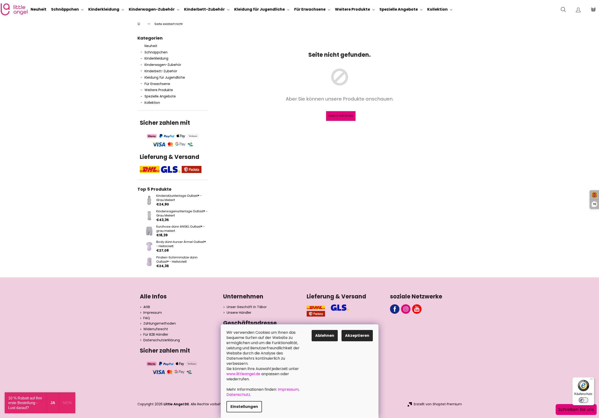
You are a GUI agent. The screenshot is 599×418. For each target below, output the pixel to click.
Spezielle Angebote (160, 96)
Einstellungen (244, 406)
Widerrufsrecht (155, 329)
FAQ (146, 318)
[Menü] (591, 380)
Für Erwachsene (157, 83)
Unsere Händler (239, 312)
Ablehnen (324, 335)
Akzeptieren (357, 335)
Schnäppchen (156, 52)
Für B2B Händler (155, 334)
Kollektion (152, 102)
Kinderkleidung (156, 58)
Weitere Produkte (159, 90)
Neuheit (151, 46)
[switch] (583, 400)
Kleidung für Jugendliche (165, 77)
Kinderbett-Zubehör (161, 71)
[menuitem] (38, 9)
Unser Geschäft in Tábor (247, 307)
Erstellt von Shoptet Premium (438, 404)
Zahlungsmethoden (159, 323)
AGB (146, 307)
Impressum (152, 312)
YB (417, 309)
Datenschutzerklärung (161, 340)
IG (405, 309)
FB (394, 309)
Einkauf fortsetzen (341, 116)
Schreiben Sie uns (576, 409)
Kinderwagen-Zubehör (163, 64)
